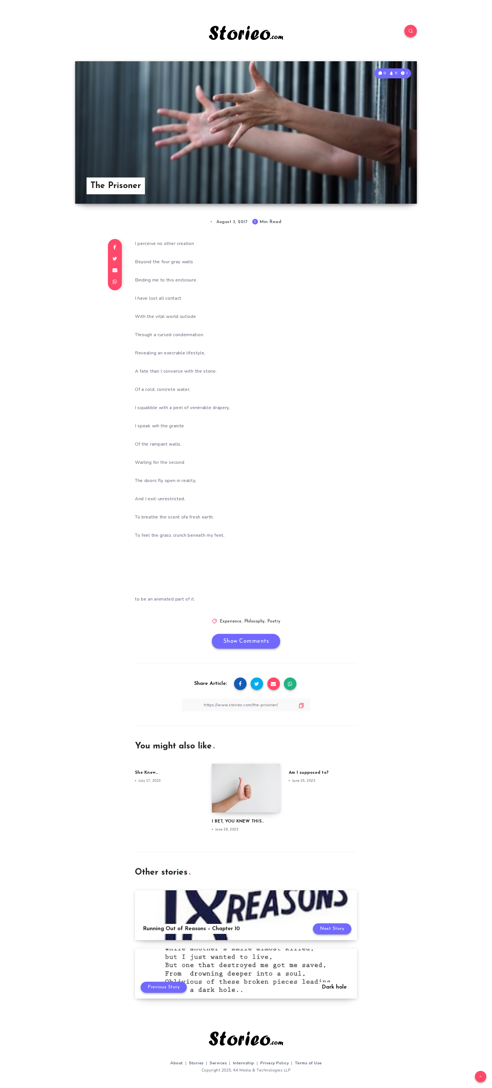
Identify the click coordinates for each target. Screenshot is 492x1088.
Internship (243, 1063)
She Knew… (146, 773)
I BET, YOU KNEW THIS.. (238, 821)
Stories (196, 1063)
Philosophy (254, 621)
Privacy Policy (274, 1063)
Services (218, 1063)
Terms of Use (308, 1063)
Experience (231, 621)
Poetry (273, 621)
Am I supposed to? (309, 773)
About (176, 1063)
